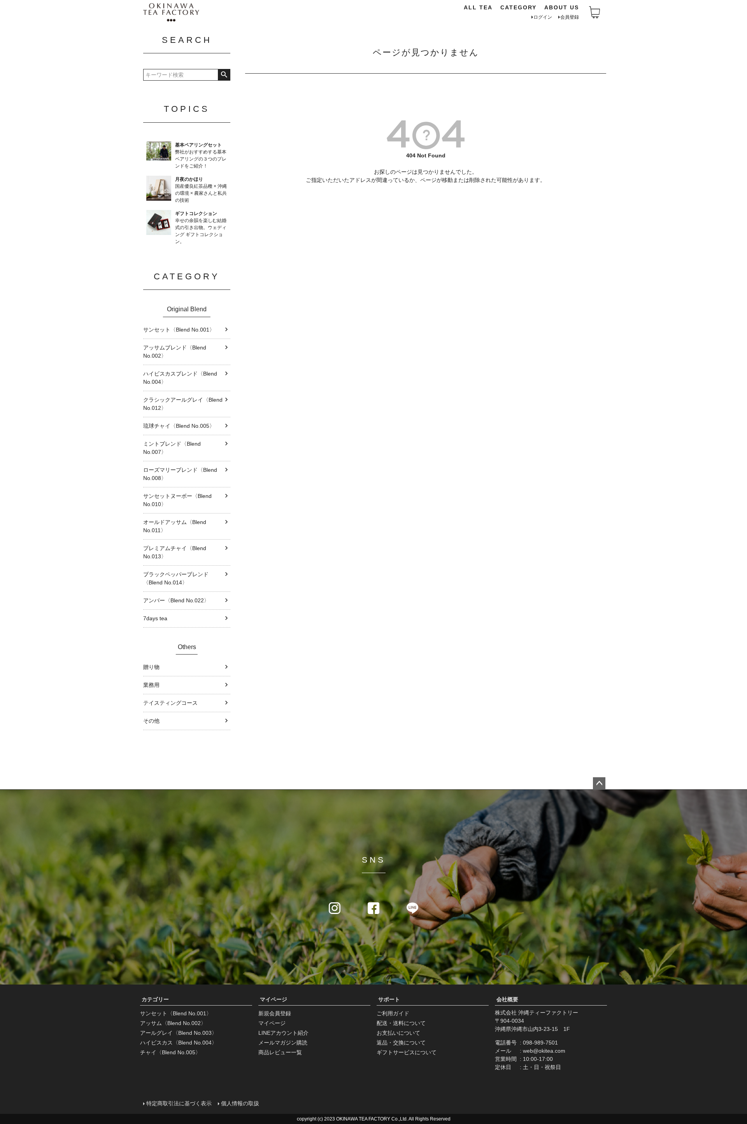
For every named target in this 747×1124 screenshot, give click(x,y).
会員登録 (569, 17)
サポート (389, 999)
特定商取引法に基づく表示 (179, 1103)
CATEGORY (518, 7)
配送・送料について (401, 1023)
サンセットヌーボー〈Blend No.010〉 (177, 500)
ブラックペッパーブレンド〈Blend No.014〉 (176, 578)
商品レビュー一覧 (280, 1052)
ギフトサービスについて (407, 1052)
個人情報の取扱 (240, 1103)
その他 (151, 721)
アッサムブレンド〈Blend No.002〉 (174, 351)
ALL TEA (478, 7)
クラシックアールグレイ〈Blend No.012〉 (183, 404)
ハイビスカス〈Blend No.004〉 (178, 1042)
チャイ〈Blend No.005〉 (170, 1052)
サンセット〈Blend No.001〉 (179, 329)
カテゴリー (155, 999)
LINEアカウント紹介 (283, 1033)
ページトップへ (599, 783)
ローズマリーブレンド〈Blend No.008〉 (180, 474)
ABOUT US (561, 7)
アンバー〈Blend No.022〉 (176, 600)
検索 (224, 74)
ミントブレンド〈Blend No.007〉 (172, 448)
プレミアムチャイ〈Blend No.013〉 (174, 552)
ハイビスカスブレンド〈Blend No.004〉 (180, 378)
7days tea (155, 618)
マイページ (273, 999)
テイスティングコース (170, 703)
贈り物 (151, 667)
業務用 (151, 685)
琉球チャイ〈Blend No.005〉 (179, 426)
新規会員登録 (274, 1013)
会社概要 (507, 999)
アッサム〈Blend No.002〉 (173, 1023)
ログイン (542, 17)
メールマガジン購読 (282, 1042)
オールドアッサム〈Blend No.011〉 (174, 526)
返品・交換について (401, 1042)
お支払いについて (398, 1033)
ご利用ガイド (393, 1013)
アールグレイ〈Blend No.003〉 (178, 1033)
